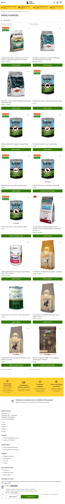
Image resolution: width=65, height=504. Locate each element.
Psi (6, 11)
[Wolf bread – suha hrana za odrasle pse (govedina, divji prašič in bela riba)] (16, 84)
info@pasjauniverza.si (13, 438)
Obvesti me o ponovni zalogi (48, 191)
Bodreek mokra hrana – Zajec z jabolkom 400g (14, 226)
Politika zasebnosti (46, 494)
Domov (3, 11)
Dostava (5, 461)
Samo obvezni (13, 496)
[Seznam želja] (28, 28)
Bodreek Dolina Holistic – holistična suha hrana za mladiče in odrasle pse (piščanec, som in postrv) (14, 58)
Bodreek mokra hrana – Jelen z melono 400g (45, 144)
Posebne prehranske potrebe (15, 11)
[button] (60, 2)
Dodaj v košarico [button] (47, 108)
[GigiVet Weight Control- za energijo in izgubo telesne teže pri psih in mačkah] (16, 255)
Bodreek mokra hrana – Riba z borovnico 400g (13, 185)
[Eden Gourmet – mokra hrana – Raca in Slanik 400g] (16, 298)
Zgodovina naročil (8, 472)
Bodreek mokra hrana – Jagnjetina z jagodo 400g (14, 144)
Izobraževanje (7, 458)
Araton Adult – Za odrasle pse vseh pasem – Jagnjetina (47, 271)
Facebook (4, 426)
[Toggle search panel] (54, 2)
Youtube (3, 431)
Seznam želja (6, 475)
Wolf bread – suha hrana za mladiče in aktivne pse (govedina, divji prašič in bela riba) (46, 58)
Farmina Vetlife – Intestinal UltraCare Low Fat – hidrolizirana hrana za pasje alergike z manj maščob (47, 227)
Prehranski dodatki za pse (10, 447)
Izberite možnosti (16, 65)
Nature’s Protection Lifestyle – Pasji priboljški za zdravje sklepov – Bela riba (46, 358)
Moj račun (6, 470)
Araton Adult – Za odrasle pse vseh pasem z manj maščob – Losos (46, 315)
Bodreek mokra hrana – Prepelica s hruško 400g (46, 185)
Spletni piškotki (14, 492)
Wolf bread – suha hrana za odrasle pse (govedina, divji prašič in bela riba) (16, 101)
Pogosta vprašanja (8, 456)
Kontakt (3, 424)
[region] (22, 493)
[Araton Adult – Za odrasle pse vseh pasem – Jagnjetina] (48, 255)
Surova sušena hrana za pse (11, 449)
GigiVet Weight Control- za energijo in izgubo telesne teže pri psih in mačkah (15, 272)
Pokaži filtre (6, 20)
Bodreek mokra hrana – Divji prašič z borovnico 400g (47, 101)
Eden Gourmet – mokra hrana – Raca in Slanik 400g (15, 315)
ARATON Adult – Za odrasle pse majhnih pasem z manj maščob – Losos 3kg (15, 358)
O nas (3, 422)
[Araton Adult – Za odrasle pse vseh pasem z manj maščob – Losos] (48, 298)
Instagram (4, 429)
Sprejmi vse (31, 497)
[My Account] (57, 2)
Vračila (5, 463)
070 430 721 (11, 440)
